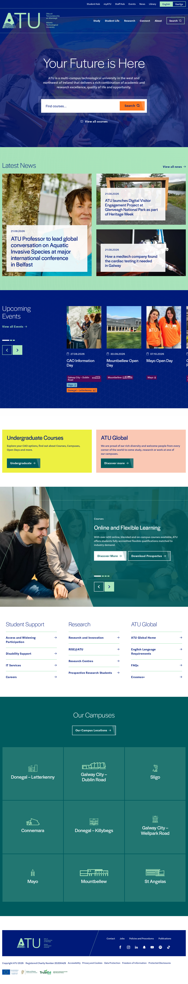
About (158, 20)
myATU (107, 4)
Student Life (112, 20)
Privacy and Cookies (92, 963)
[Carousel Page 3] (14, 340)
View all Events (12, 326)
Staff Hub (120, 4)
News (142, 4)
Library (152, 4)
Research (129, 20)
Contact (111, 938)
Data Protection (112, 963)
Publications (164, 938)
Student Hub (93, 4)
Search (173, 20)
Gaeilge (179, 4)
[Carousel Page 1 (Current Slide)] (5, 340)
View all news (172, 166)
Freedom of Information (134, 963)
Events (132, 4)
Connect (145, 20)
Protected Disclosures (159, 963)
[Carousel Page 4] (108, 576)
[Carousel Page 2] (11, 340)
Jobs (122, 938)
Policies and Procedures (141, 938)
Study (96, 20)
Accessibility (74, 963)
